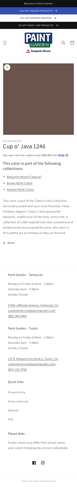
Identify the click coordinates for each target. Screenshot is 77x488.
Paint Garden (33, 481)
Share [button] (11, 243)
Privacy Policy (16, 392)
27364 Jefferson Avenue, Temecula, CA (33, 305)
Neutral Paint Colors (20, 189)
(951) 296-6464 (17, 316)
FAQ (10, 419)
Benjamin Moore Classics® (24, 177)
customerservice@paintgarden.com (31, 310)
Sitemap (13, 410)
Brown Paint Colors (20, 183)
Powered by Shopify (47, 481)
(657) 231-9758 (17, 369)
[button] (5, 42)
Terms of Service (18, 401)
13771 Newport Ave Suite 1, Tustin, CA (33, 359)
